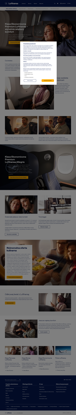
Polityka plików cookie (28, 74)
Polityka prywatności (28, 72)
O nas (25, 75)
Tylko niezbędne (30, 80)
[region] (38, 63)
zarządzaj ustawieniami (28, 77)
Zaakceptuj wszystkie (47, 80)
